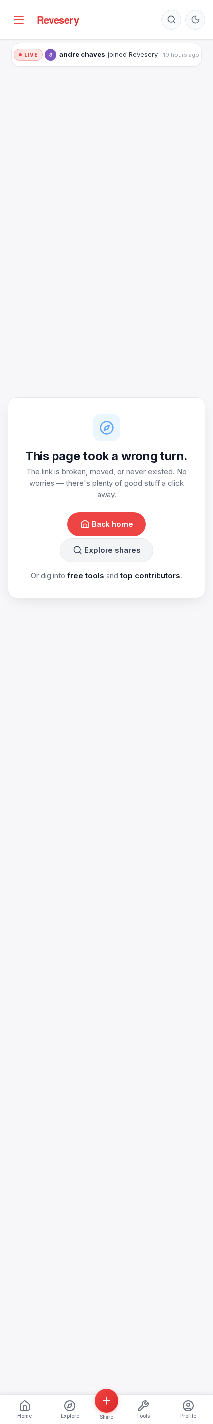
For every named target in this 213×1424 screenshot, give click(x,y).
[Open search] (171, 20)
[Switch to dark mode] (195, 20)
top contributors (150, 575)
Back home (112, 524)
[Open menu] (19, 20)
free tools (85, 575)
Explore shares (112, 550)
